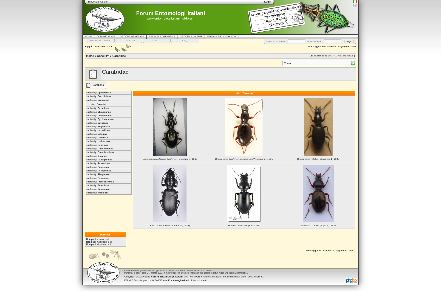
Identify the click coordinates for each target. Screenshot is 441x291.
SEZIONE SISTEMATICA (162, 36)
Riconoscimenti (199, 280)
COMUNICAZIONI (106, 36)
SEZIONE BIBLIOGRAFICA (221, 36)
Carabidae (119, 56)
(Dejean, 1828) (244, 225)
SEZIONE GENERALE (132, 36)
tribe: (98, 104)
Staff (172, 280)
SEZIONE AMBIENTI (191, 36)
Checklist (103, 56)
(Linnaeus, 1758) (170, 225)
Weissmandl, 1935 (244, 159)
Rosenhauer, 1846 (170, 159)
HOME (88, 36)
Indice (90, 56)
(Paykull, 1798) (318, 225)
